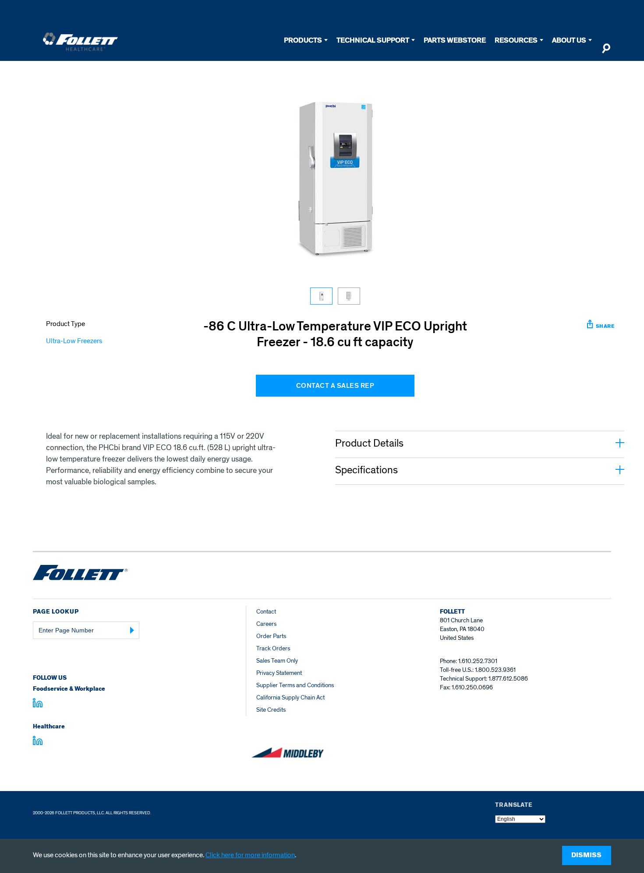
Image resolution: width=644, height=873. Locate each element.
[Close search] (606, 52)
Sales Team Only (277, 660)
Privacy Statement (279, 673)
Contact (266, 611)
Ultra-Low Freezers (74, 341)
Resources (516, 40)
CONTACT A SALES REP (335, 385)
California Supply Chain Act (290, 697)
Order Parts (271, 636)
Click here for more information (250, 855)
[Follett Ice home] (80, 574)
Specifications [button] (366, 470)
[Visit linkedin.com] (37, 704)
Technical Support (372, 40)
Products (303, 40)
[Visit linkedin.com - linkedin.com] (37, 742)
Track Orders (273, 648)
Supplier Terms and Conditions (295, 685)
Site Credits (271, 709)
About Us (569, 40)
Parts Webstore (455, 40)
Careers (266, 624)
